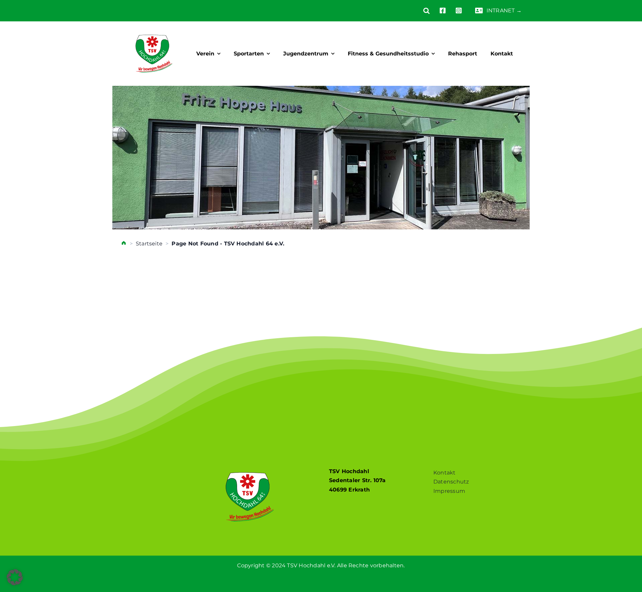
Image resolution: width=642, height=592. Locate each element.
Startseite (149, 243)
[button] (421, 10)
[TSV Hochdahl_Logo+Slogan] (154, 29)
